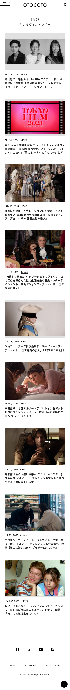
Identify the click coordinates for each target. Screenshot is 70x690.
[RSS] (52, 650)
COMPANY (31, 665)
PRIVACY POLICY (53, 665)
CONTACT (12, 665)
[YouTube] (41, 650)
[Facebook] (17, 650)
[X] (29, 650)
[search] (65, 5)
